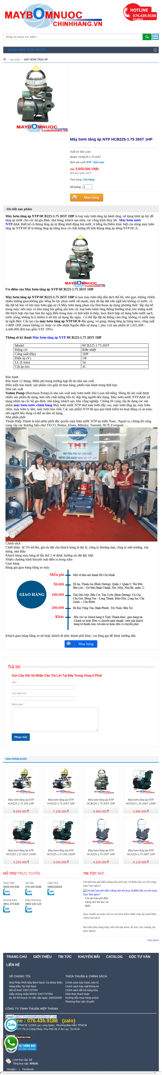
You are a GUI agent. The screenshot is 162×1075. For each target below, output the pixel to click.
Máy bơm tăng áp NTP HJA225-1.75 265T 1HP (61, 801)
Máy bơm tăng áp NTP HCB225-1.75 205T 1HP (101, 801)
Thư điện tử (19, 693)
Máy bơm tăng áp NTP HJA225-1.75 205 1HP (21, 801)
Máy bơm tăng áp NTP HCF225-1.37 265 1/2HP (61, 852)
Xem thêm (153, 940)
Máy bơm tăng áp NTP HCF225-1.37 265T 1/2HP (21, 852)
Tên (15, 682)
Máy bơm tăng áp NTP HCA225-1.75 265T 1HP (141, 852)
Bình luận (18, 704)
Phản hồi (20, 737)
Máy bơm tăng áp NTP (49, 337)
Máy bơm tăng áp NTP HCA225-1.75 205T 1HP (101, 852)
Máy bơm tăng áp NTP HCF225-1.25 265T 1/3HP (141, 801)
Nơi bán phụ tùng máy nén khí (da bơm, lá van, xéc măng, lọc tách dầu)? (119, 929)
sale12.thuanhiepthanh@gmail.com (35, 1016)
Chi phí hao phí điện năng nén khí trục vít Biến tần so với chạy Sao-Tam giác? (120, 884)
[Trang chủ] (6, 59)
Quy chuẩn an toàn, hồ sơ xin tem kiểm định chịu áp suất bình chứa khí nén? (119, 916)
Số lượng (75, 187)
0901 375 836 (11, 904)
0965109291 (54, 886)
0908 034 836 (11, 886)
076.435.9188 (33, 886)
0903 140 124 (33, 904)
